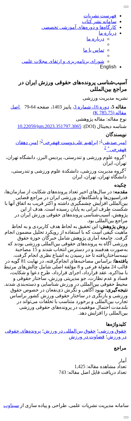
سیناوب (11, 405)
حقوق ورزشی (112, 330)
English (108, 66)
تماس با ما (93, 50)
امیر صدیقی (114, 142)
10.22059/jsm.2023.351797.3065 (49, 126)
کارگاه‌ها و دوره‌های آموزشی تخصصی (78, 27)
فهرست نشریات (99, 15)
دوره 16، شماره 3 (91, 106)
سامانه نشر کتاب (99, 21)
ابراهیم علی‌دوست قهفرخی (70, 142)
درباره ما (107, 33)
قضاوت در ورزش (86, 336)
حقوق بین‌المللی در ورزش (70, 330)
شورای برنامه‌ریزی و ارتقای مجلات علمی (63, 61)
